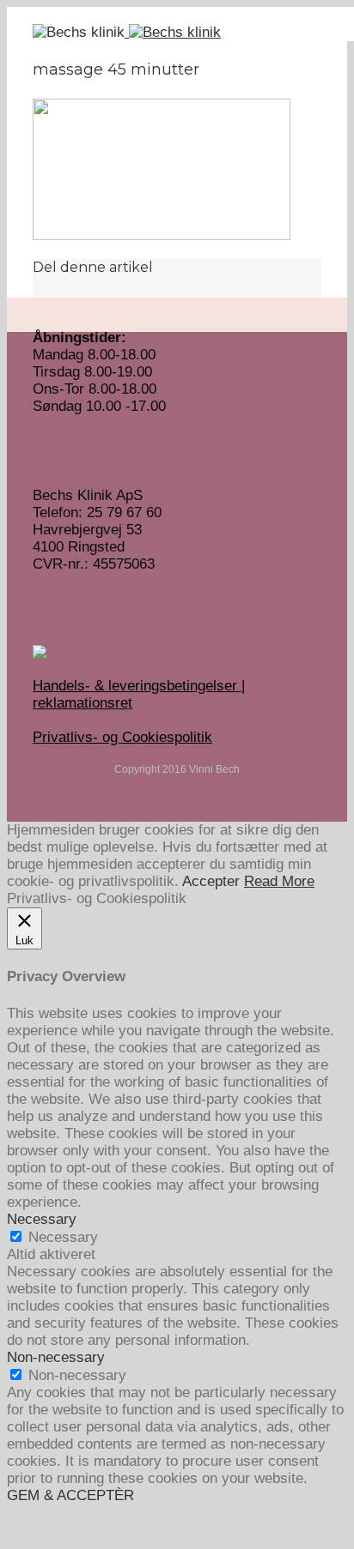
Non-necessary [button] (56, 1357)
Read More (279, 881)
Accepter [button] (211, 881)
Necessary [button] (41, 1219)
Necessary (63, 1237)
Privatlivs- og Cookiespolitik (122, 737)
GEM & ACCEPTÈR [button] (70, 1495)
